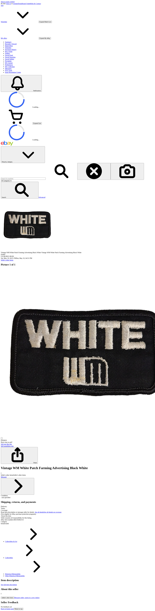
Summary (8, 42)
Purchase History (10, 49)
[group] (77, 352)
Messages (8, 68)
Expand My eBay (45, 38)
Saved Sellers (9, 59)
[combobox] (23, 179)
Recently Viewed (11, 44)
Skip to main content (8, 2)
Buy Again (8, 51)
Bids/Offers (9, 46)
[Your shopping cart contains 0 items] (16, 123)
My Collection (10, 67)
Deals (20, 4)
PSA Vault (8, 70)
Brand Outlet (26, 4)
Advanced (41, 197)
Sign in (8, 4)
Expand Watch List (45, 22)
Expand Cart (37, 123)
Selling (7, 53)
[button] (19, 190)
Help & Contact (35, 4)
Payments (8, 61)
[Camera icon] (127, 171)
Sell (2, 5)
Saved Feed (9, 55)
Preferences (9, 65)
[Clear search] (94, 171)
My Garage (9, 63)
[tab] (77, 516)
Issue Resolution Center (13, 72)
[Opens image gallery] (2, 438)
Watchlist (8, 48)
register (15, 4)
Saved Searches (10, 57)
